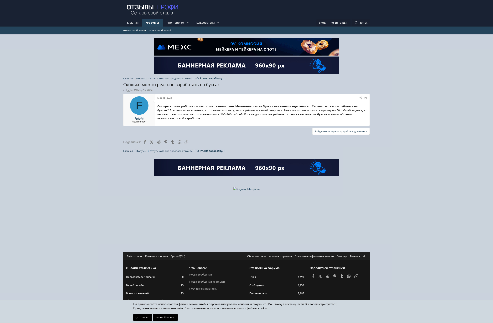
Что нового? (175, 22)
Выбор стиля (134, 256)
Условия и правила (280, 256)
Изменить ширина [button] (156, 256)
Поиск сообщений (160, 30)
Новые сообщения (134, 30)
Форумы (152, 22)
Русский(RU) (177, 256)
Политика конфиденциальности (314, 256)
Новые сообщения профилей (207, 281)
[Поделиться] (360, 98)
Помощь (341, 256)
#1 (365, 97)
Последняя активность (203, 288)
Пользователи (205, 22)
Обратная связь (256, 256)
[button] (188, 23)
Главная (132, 22)
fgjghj (129, 90)
